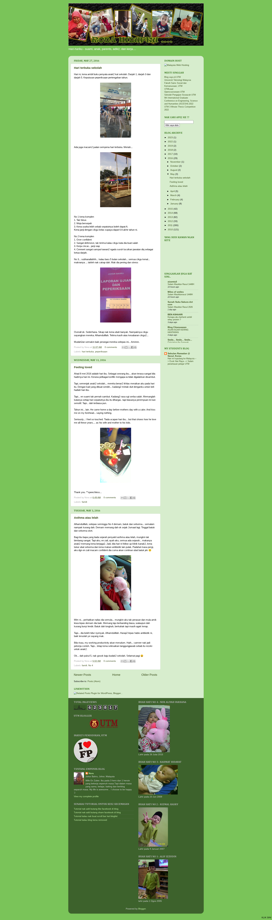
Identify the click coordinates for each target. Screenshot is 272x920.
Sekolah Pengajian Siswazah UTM (180, 95)
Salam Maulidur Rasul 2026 (180, 307)
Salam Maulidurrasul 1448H (180, 294)
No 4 (90, 665)
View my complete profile (86, 796)
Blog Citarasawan (177, 327)
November (175, 162)
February (175, 199)
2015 (170, 209)
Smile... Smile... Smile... (180, 340)
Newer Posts (82, 674)
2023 (170, 137)
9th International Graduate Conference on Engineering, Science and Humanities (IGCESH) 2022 (181, 101)
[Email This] (123, 347)
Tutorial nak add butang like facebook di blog (96, 809)
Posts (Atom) (94, 681)
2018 (170, 150)
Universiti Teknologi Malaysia (177, 80)
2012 (170, 221)
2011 (170, 225)
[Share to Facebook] (132, 347)
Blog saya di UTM (172, 77)
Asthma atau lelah (86, 517)
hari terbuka (88, 351)
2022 (170, 141)
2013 (170, 217)
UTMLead (168, 89)
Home (116, 674)
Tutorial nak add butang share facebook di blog (97, 812)
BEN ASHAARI (175, 314)
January (174, 203)
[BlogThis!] (126, 347)
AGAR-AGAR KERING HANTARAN (178, 331)
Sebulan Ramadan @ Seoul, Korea (179, 354)
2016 (170, 158)
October (174, 166)
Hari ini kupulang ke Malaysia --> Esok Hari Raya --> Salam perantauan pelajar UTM (182, 361)
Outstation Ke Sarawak (178, 342)
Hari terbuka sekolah (88, 67)
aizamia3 (172, 282)
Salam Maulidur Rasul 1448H (181, 284)
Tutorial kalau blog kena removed (90, 820)
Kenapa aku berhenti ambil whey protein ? (180, 318)
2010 (170, 229)
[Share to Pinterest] (135, 347)
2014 (170, 213)
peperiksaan (101, 351)
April (172, 191)
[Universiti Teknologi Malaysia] (103, 728)
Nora (91, 773)
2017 (170, 154)
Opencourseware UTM (174, 92)
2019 (170, 146)
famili (84, 502)
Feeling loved (83, 367)
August (174, 170)
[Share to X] (129, 347)
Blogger (142, 909)
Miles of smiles (176, 292)
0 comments (111, 347)
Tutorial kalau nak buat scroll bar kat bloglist (95, 816)
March (173, 195)
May (172, 174)
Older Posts (149, 674)
